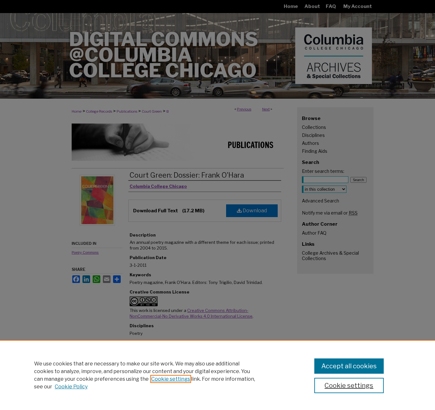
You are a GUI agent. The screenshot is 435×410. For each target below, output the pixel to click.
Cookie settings (170, 379)
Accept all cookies (349, 366)
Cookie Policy (71, 387)
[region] (217, 375)
